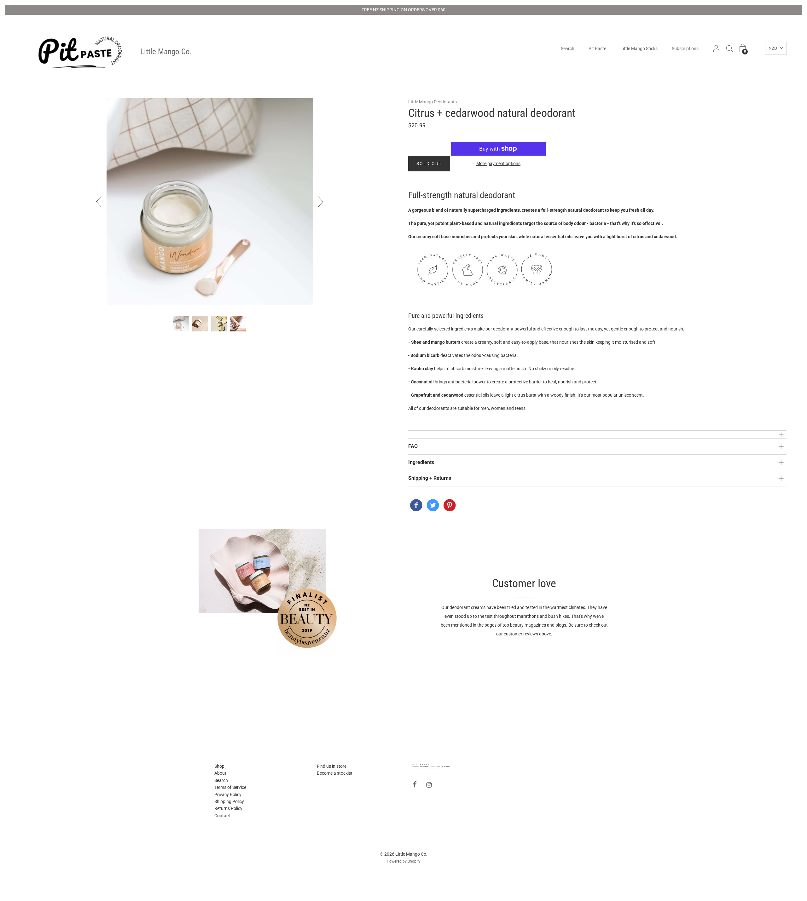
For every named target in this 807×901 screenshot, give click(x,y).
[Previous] (101, 202)
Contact (222, 815)
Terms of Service (230, 787)
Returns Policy (228, 808)
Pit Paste (597, 48)
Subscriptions (685, 48)
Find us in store (331, 766)
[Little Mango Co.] (416, 506)
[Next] (318, 202)
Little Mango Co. (166, 51)
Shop (219, 766)
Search (567, 48)
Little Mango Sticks (639, 48)
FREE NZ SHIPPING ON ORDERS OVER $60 (403, 9)
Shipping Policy (229, 801)
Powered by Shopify (404, 861)
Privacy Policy (227, 794)
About (220, 773)
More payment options (498, 163)
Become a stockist (334, 773)
